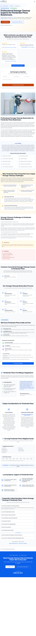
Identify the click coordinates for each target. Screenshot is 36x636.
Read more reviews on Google (17, 65)
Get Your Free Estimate (19, 363)
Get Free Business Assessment (22, 566)
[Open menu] (34, 2)
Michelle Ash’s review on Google (10, 61)
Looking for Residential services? (6, 25)
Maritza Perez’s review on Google (10, 47)
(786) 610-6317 (18, 573)
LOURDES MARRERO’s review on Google (27, 47)
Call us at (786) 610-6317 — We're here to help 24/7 (18, 543)
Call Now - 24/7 (10, 566)
